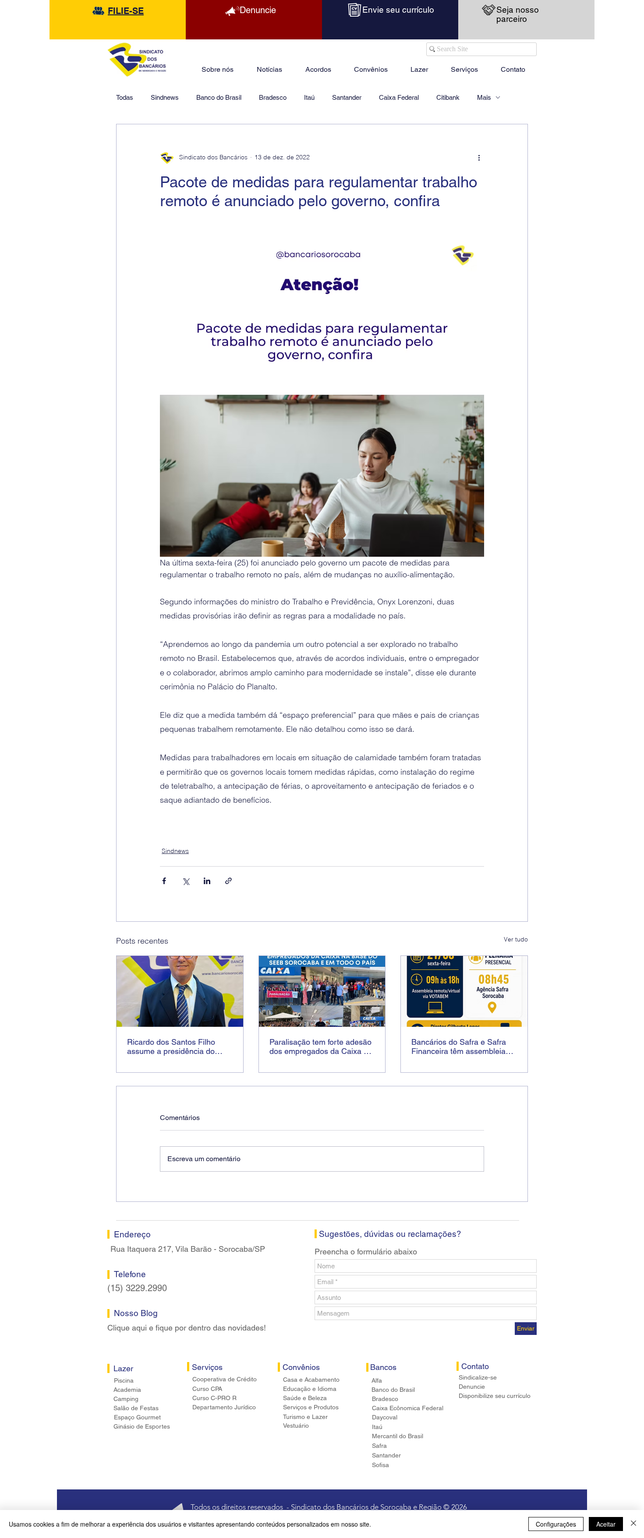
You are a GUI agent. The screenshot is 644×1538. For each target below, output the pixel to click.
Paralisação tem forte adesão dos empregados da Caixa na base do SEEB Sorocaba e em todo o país (320, 1046)
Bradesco (273, 97)
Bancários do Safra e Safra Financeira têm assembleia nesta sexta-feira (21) (458, 1046)
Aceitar (606, 1524)
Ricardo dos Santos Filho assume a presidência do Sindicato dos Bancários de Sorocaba (175, 1046)
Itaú (309, 97)
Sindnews (165, 97)
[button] (419, 66)
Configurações (556, 1524)
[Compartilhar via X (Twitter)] (185, 881)
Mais (484, 97)
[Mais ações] (479, 157)
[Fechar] (633, 1524)
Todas (124, 97)
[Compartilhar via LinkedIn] (207, 881)
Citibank (448, 97)
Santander (346, 97)
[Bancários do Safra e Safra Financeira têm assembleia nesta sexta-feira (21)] (464, 991)
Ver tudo (516, 939)
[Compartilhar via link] (228, 881)
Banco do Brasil (218, 97)
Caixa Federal (399, 97)
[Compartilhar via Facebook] (164, 881)
